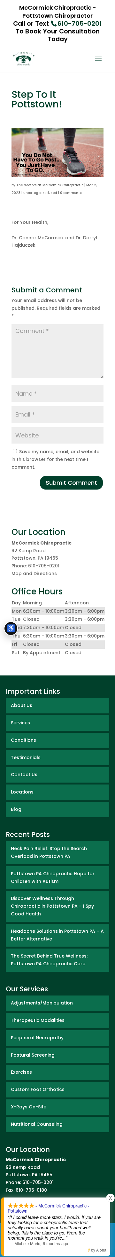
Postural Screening (33, 1055)
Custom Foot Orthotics (38, 1089)
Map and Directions (34, 573)
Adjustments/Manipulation (42, 1003)
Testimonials (26, 757)
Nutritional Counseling (37, 1124)
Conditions (23, 740)
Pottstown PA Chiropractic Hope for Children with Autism (53, 877)
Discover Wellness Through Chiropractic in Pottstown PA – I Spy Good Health (52, 906)
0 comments (70, 192)
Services (20, 723)
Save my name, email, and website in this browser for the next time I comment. (55, 459)
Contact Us (24, 774)
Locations (22, 792)
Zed (53, 192)
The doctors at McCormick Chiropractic (49, 185)
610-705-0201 (79, 23)
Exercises (21, 1072)
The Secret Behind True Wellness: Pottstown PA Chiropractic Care (49, 960)
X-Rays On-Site (28, 1107)
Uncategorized (36, 192)
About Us (21, 705)
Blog (16, 809)
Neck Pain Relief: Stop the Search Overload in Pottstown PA (49, 852)
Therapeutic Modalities (38, 1020)
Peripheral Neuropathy (37, 1037)
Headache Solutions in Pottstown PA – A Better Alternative (57, 935)
